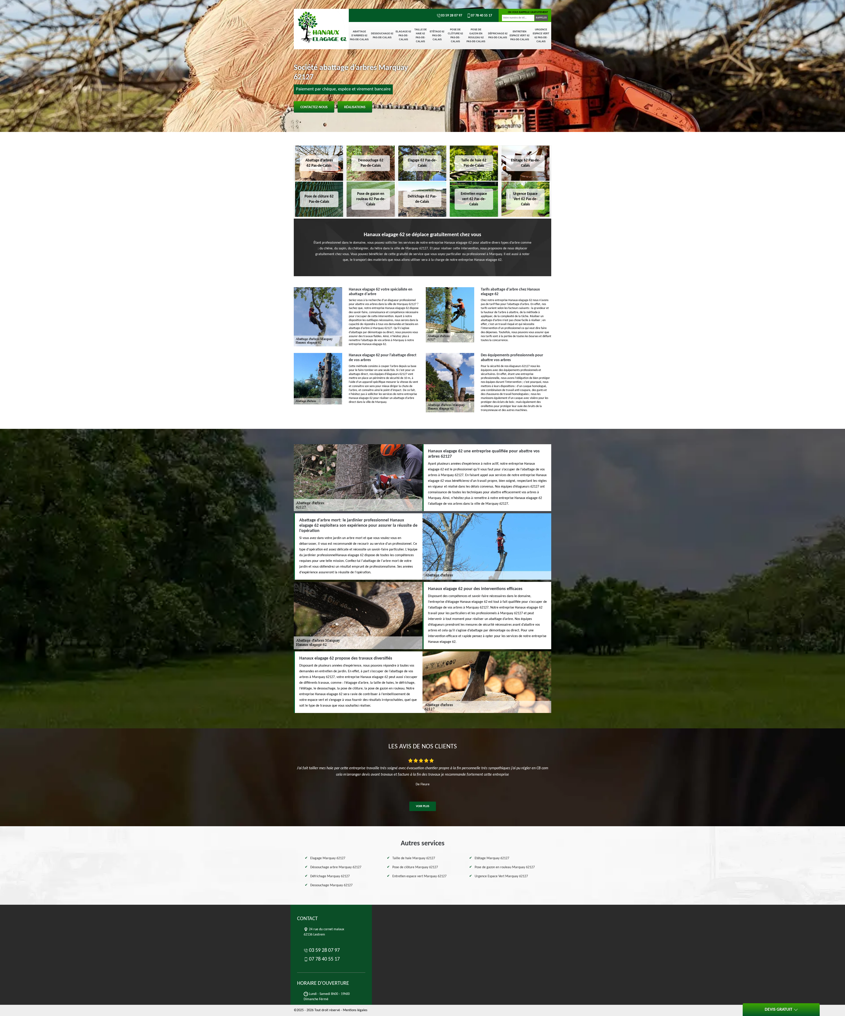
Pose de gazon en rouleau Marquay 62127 (505, 867)
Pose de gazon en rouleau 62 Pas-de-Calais (476, 35)
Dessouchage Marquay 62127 (331, 885)
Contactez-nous (314, 107)
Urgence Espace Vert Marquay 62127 (501, 876)
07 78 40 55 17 (481, 15)
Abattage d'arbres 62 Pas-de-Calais (359, 35)
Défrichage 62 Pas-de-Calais (497, 35)
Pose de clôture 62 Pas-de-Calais (455, 35)
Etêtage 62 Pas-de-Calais (437, 35)
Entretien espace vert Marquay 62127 (419, 876)
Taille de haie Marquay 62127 (413, 858)
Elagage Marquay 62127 (327, 858)
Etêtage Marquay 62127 (492, 858)
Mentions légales (355, 1010)
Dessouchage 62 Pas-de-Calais (382, 35)
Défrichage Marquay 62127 (330, 876)
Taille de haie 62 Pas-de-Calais (420, 35)
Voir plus (422, 806)
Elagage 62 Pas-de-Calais (403, 35)
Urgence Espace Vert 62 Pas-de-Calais (541, 35)
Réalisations (355, 107)
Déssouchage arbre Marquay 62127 (335, 867)
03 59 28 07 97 (451, 15)
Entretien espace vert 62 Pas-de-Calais (519, 35)
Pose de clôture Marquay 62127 (415, 867)
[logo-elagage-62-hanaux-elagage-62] (321, 24)
